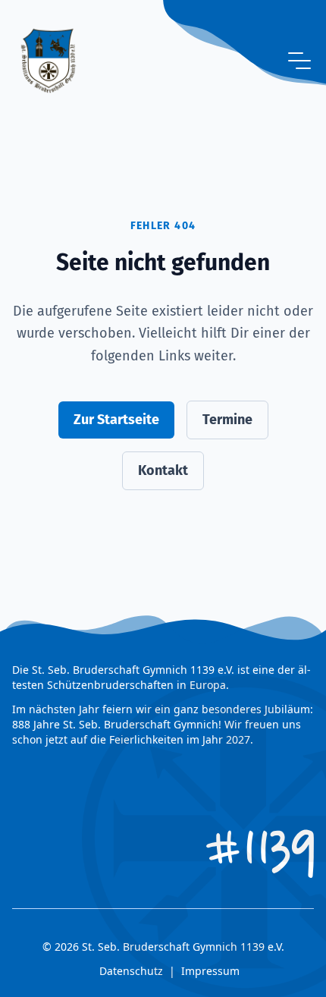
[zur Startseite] (48, 60)
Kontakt (163, 470)
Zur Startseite (116, 419)
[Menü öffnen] (299, 60)
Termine (227, 419)
